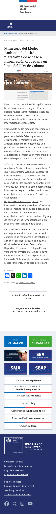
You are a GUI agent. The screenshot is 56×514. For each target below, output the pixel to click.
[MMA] (28, 10)
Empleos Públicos (12, 481)
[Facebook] (6, 503)
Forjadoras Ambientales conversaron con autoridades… (28, 310)
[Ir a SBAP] (40, 368)
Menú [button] (10, 27)
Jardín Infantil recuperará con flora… (28, 296)
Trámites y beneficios (14, 490)
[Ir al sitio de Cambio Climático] (15, 341)
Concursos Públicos (13, 461)
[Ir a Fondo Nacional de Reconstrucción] (15, 355)
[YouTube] (30, 503)
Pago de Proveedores (14, 470)
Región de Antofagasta (25, 282)
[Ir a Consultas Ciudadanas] (40, 341)
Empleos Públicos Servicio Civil (19, 486)
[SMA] (15, 368)
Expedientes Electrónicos (16, 474)
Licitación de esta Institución (18, 466)
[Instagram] (22, 503)
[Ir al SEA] (40, 355)
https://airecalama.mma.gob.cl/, (21, 201)
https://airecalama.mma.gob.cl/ (21, 108)
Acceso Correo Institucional (17, 494)
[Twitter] (14, 503)
